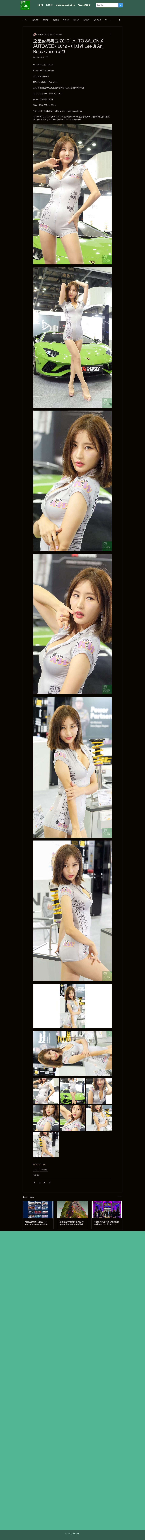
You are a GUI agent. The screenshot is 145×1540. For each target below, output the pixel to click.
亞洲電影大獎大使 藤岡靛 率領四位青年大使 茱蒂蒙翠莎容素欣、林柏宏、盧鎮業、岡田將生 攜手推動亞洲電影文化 (72, 1223)
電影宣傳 (86, 20)
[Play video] (72, 1006)
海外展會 (35, 20)
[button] (120, 20)
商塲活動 (66, 20)
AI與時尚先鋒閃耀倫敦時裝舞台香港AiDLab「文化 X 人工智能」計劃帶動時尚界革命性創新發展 (106, 1223)
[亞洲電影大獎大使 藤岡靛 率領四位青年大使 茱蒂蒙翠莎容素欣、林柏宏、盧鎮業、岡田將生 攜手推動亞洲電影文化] (72, 1209)
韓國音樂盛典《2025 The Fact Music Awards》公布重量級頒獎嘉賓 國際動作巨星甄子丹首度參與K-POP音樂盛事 (38, 1223)
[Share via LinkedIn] (45, 1182)
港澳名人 (76, 20)
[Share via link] (50, 1182)
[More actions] (110, 34)
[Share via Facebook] (34, 1182)
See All (120, 1197)
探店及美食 (97, 20)
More (107, 20)
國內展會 (46, 20)
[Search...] (120, 5)
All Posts (25, 20)
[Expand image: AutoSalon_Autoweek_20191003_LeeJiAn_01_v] (46, 1091)
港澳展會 (56, 20)
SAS (36, 1170)
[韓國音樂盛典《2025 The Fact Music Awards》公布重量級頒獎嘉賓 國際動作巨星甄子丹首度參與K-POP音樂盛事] (38, 1209)
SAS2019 (44, 1170)
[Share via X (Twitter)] (39, 1182)
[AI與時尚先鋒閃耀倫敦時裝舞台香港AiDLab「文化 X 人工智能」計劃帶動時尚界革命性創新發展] (107, 1209)
